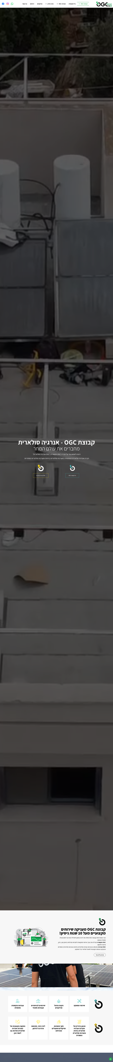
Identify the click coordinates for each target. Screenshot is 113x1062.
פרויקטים (39, 4)
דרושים (32, 4)
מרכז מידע (51, 4)
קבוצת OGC (84, 4)
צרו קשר (24, 4)
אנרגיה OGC (62, 4)
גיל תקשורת (72, 4)
